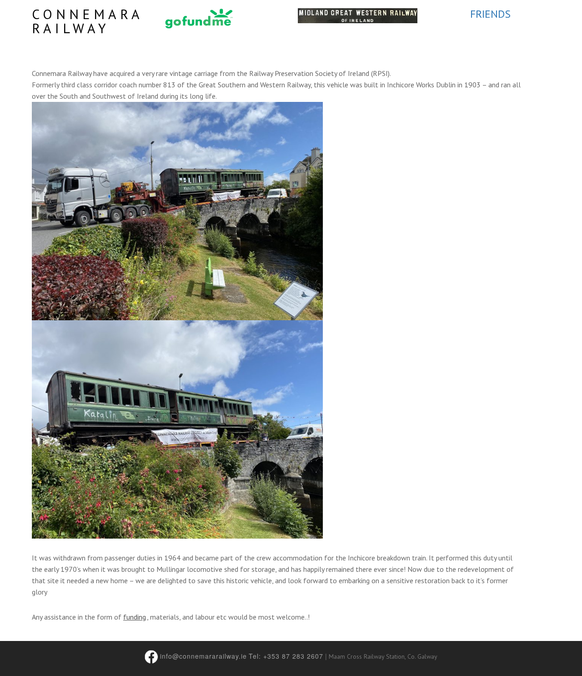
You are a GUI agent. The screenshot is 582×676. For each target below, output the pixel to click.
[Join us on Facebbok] (152, 656)
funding (134, 616)
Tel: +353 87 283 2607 (286, 656)
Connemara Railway (87, 21)
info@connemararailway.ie (203, 656)
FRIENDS (490, 14)
